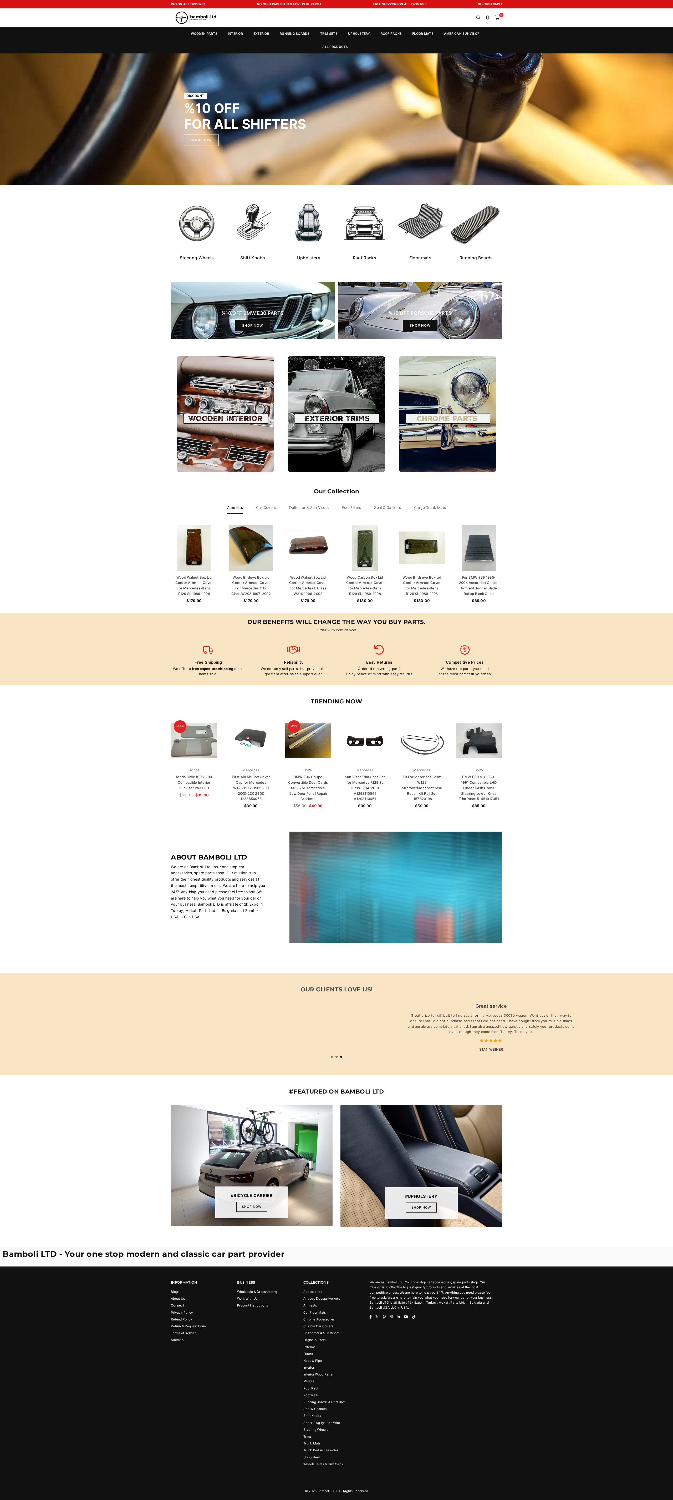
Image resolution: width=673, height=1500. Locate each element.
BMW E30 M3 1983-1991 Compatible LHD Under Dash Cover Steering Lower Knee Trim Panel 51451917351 (479, 788)
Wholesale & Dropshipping (257, 1292)
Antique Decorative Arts (321, 1298)
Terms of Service (184, 1333)
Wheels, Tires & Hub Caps (323, 1464)
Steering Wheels (315, 1430)
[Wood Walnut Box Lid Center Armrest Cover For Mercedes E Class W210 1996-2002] (308, 548)
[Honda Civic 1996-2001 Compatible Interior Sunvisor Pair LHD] (194, 741)
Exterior (309, 1347)
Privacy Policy (182, 1312)
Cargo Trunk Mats (430, 507)
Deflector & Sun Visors (309, 507)
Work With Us (247, 1298)
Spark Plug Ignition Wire (321, 1423)
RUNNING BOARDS (295, 34)
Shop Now (252, 325)
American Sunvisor (462, 34)
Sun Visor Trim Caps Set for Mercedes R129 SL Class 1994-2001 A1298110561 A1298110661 (365, 788)
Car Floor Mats (314, 1312)
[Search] (478, 17)
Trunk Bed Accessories (320, 1450)
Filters (308, 1354)
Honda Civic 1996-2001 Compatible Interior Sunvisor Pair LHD (194, 782)
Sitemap (177, 1340)
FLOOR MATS (423, 34)
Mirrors (308, 1381)
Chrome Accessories (319, 1319)
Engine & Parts (314, 1340)
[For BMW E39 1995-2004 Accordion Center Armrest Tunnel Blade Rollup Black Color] (479, 548)
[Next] (662, 119)
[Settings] (488, 17)
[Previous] (11, 119)
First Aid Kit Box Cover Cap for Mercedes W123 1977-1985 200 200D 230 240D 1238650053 (251, 788)
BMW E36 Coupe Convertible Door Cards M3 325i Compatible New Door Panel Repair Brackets (308, 788)
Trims (307, 1436)
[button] (497, 17)
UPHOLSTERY (359, 34)
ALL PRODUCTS (335, 47)
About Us (178, 1298)
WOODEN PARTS (204, 34)
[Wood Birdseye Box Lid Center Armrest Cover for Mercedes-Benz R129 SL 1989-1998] (422, 548)
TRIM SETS (329, 34)
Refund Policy (181, 1319)
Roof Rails (311, 1395)
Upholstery (311, 1457)
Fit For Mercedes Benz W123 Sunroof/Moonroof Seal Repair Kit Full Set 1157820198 (422, 788)
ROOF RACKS (391, 34)
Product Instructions (252, 1305)
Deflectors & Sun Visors (321, 1333)
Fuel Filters (351, 507)
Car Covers (266, 507)
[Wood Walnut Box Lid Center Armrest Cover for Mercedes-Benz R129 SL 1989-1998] (194, 548)
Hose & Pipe (312, 1361)
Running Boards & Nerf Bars (324, 1402)
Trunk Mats (312, 1443)
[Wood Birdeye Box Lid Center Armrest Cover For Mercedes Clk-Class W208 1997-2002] (251, 548)
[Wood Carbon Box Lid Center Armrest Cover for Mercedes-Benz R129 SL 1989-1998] (365, 548)
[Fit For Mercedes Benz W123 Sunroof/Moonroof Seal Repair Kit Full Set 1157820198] (422, 741)
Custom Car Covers (318, 1326)
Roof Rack (311, 1388)
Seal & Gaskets (387, 507)
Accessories (312, 1292)
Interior (308, 1367)
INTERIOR (235, 34)
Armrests (235, 507)
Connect (177, 1305)
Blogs (175, 1292)
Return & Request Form (188, 1326)
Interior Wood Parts (317, 1374)
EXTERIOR (261, 34)
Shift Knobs (312, 1416)
